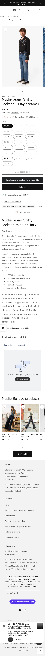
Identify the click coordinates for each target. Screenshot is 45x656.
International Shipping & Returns (18, 526)
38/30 (6, 137)
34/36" (19, 158)
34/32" (31, 142)
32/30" (32, 126)
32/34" (32, 148)
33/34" (7, 153)
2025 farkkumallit (13, 16)
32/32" (8, 142)
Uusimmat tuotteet (12, 537)
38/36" (7, 163)
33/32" (19, 142)
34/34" (19, 153)
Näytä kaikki (22, 454)
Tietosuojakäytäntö (12, 532)
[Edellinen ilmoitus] (4, 3)
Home (2, 16)
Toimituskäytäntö (36, 647)
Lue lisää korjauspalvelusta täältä (15, 328)
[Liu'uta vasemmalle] (17, 91)
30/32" (19, 137)
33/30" (8, 131)
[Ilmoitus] (40, 3)
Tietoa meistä (10, 516)
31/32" (31, 137)
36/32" (7, 147)
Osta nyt (22, 187)
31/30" (20, 126)
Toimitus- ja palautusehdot (15, 521)
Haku (7, 505)
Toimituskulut (15, 112)
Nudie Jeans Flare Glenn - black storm (30, 435)
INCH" (11, 643)
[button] (4, 10)
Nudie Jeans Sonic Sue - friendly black (10, 435)
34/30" (20, 131)
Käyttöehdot (24, 647)
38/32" (19, 147)
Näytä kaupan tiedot (12, 201)
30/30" (7, 126)
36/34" (31, 153)
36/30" (32, 131)
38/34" (7, 158)
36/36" (31, 158)
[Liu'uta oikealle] (27, 91)
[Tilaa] (37, 593)
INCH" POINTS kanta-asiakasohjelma (20, 510)
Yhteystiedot (23, 651)
